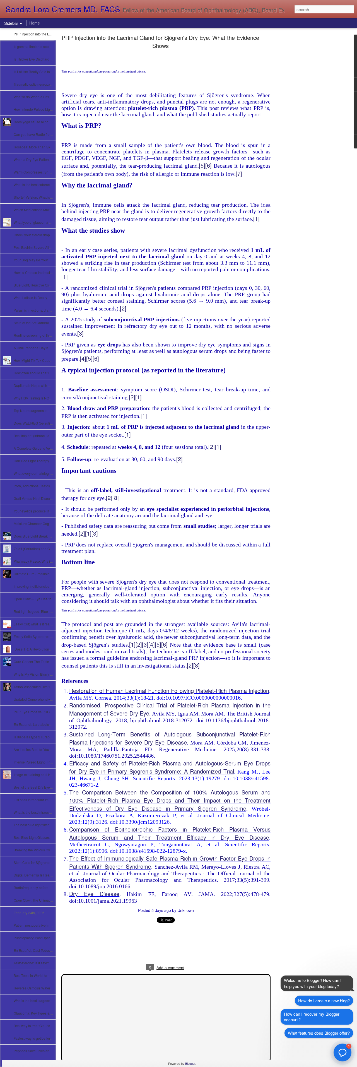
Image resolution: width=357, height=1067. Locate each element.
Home (34, 23)
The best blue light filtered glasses (39, 824)
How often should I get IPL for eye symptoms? (48, 372)
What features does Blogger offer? (319, 1033)
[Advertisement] (301, 124)
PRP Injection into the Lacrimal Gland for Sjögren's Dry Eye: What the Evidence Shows (160, 41)
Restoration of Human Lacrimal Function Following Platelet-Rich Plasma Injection (169, 691)
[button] (342, 1052)
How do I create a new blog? (324, 1000)
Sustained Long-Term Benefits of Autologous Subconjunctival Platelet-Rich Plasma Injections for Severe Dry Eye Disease (170, 738)
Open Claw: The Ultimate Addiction (40, 900)
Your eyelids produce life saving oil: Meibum (47, 511)
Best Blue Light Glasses (32, 837)
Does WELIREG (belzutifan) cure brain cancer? (49, 423)
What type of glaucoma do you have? (42, 222)
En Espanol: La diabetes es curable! (41, 724)
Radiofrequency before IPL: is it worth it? (44, 887)
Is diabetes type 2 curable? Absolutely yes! (46, 736)
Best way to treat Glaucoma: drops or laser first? (50, 1025)
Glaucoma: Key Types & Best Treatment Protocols (51, 1013)
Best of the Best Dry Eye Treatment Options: (46, 787)
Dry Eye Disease (94, 894)
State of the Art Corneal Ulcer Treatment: (44, 322)
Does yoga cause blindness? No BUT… (44, 121)
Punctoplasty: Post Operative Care (40, 937)
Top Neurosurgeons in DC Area (37, 410)
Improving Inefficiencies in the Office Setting (46, 586)
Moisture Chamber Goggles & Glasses (43, 523)
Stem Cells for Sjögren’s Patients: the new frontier (51, 862)
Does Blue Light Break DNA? (36, 536)
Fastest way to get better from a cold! (41, 1038)
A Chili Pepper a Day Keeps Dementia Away (47, 347)
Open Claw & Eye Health (32, 598)
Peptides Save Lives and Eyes (37, 1050)
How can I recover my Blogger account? (311, 1016)
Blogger (190, 1063)
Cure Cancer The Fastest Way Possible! (44, 661)
